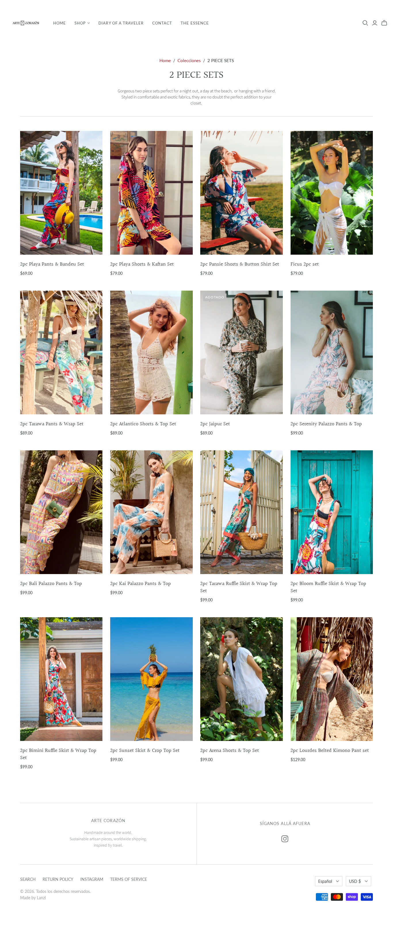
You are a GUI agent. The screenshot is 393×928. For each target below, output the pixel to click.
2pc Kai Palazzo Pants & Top (140, 584)
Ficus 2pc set (305, 264)
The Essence (195, 23)
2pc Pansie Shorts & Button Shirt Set (239, 264)
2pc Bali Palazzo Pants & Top (51, 584)
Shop (80, 23)
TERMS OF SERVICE (128, 879)
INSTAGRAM (91, 879)
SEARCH (28, 879)
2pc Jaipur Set (215, 424)
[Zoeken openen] (365, 23)
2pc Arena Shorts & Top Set (229, 750)
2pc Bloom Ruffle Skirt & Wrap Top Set (328, 587)
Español (325, 881)
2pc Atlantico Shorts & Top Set (143, 424)
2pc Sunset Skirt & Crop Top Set (145, 750)
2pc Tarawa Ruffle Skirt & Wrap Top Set (238, 587)
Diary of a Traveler (121, 23)
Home (59, 23)
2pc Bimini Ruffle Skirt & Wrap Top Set (58, 754)
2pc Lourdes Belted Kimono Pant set (330, 750)
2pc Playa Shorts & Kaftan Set (142, 264)
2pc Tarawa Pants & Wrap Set (51, 424)
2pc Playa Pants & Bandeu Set (52, 264)
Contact (162, 23)
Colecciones (189, 60)
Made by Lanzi (33, 897)
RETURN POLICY (58, 879)
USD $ (355, 881)
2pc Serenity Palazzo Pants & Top (326, 424)
